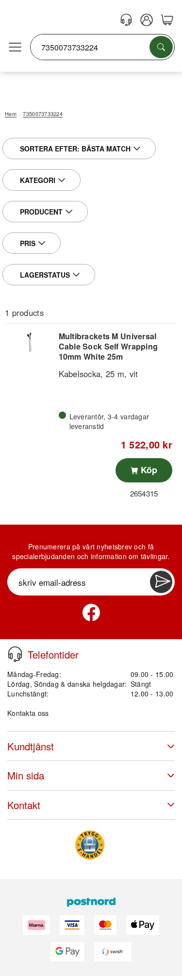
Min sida (25, 775)
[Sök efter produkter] (161, 47)
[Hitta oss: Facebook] (91, 612)
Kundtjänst (30, 746)
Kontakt (23, 805)
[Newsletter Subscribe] (161, 582)
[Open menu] (15, 47)
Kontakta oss (28, 713)
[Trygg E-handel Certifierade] (89, 845)
